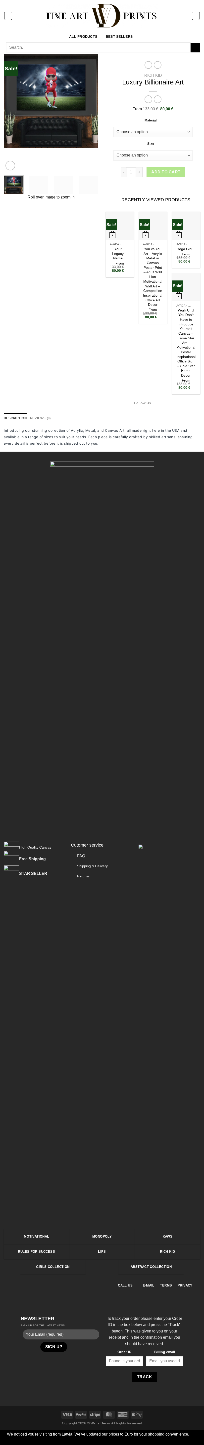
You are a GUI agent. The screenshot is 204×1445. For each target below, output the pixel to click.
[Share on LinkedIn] (165, 185)
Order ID (124, 1352)
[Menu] (8, 16)
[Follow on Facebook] (156, 402)
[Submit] (195, 47)
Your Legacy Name (118, 253)
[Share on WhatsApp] (135, 185)
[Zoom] (10, 165)
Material (151, 120)
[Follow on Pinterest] (60, 1285)
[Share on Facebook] (141, 185)
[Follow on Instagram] (163, 402)
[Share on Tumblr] (171, 185)
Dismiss (132, 1441)
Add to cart (165, 172)
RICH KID (153, 75)
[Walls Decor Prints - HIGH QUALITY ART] (102, 15)
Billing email (164, 1352)
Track (144, 1377)
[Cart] (196, 16)
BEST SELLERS (119, 37)
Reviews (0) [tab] (40, 418)
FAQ (81, 856)
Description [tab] (15, 418)
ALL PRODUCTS (83, 37)
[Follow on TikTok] (169, 402)
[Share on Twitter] (147, 185)
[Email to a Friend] (153, 185)
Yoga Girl (184, 249)
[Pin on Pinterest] (159, 185)
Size (150, 144)
